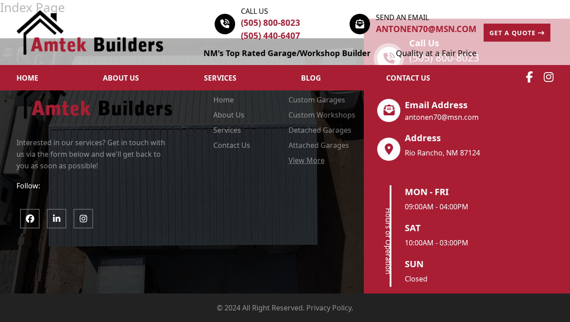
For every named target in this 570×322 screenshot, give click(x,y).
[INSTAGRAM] (83, 218)
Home (223, 100)
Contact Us (408, 78)
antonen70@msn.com (426, 29)
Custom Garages (317, 100)
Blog (311, 78)
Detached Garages (320, 130)
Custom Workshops (322, 115)
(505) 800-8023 (270, 23)
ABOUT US (121, 78)
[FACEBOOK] (30, 218)
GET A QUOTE (513, 33)
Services (220, 78)
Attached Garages (319, 145)
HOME (27, 78)
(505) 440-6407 (270, 35)
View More (307, 160)
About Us (228, 115)
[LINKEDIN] (56, 218)
